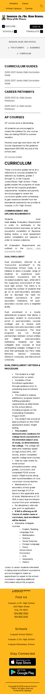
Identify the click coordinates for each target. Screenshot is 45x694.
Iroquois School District (21, 634)
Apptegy (27, 690)
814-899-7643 (21, 613)
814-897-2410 (21, 616)
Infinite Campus (14, 8)
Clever (25, 3)
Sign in (36, 26)
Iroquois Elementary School (21, 644)
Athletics (13, 3)
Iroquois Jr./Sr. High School (22, 42)
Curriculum (25, 53)
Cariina (28, 8)
